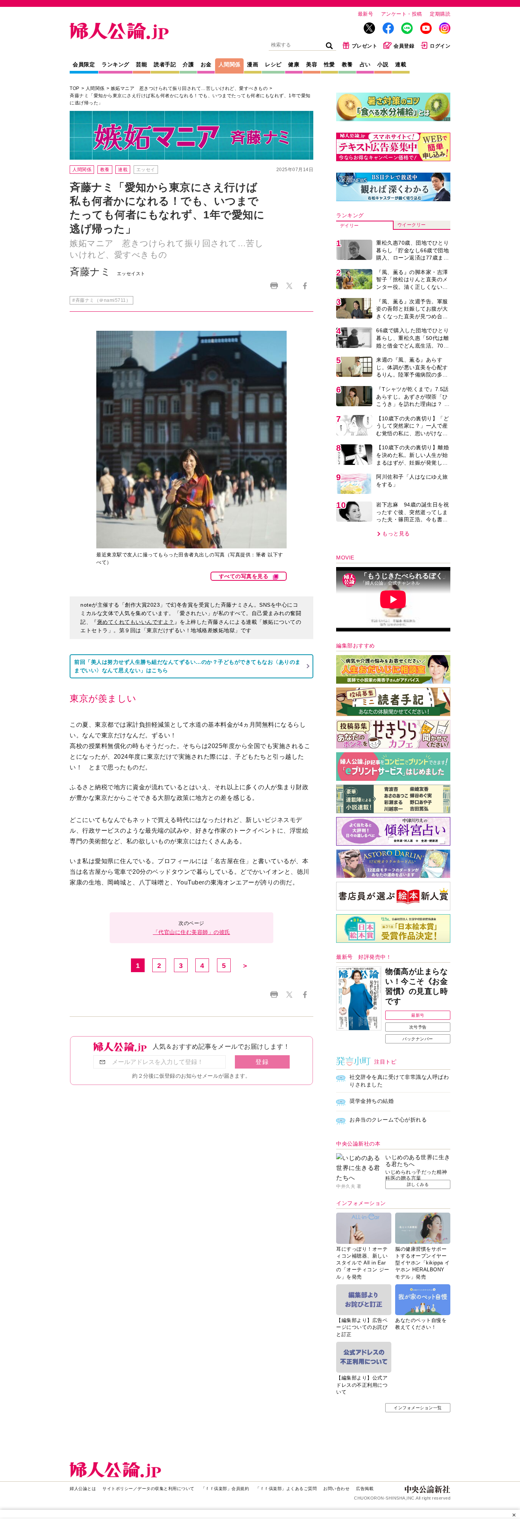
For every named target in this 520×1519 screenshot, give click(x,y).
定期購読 (440, 14)
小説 (382, 64)
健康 (293, 64)
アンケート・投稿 (401, 14)
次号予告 (418, 1027)
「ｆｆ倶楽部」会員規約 (225, 1488)
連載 (400, 64)
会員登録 (404, 46)
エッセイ (145, 169)
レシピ (273, 64)
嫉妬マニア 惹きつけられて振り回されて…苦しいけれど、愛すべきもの (189, 88)
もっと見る (396, 533)
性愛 (329, 64)
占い (365, 64)
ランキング (115, 64)
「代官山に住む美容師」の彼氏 (191, 932)
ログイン (440, 46)
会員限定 (84, 64)
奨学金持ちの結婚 (371, 1101)
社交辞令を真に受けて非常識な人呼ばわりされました (399, 1081)
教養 (347, 64)
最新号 (365, 14)
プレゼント (365, 46)
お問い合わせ (336, 1488)
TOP (75, 88)
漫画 (252, 64)
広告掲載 (364, 1488)
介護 (188, 64)
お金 (206, 64)
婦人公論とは (83, 1488)
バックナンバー (417, 1039)
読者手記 (165, 64)
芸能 (141, 64)
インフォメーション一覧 (418, 1407)
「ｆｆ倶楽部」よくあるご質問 (286, 1488)
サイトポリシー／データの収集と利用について (148, 1488)
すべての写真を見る (244, 576)
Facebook (304, 285)
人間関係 (230, 64)
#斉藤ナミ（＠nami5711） (101, 300)
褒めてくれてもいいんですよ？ (135, 622)
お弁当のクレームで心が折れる (388, 1120)
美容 (311, 64)
